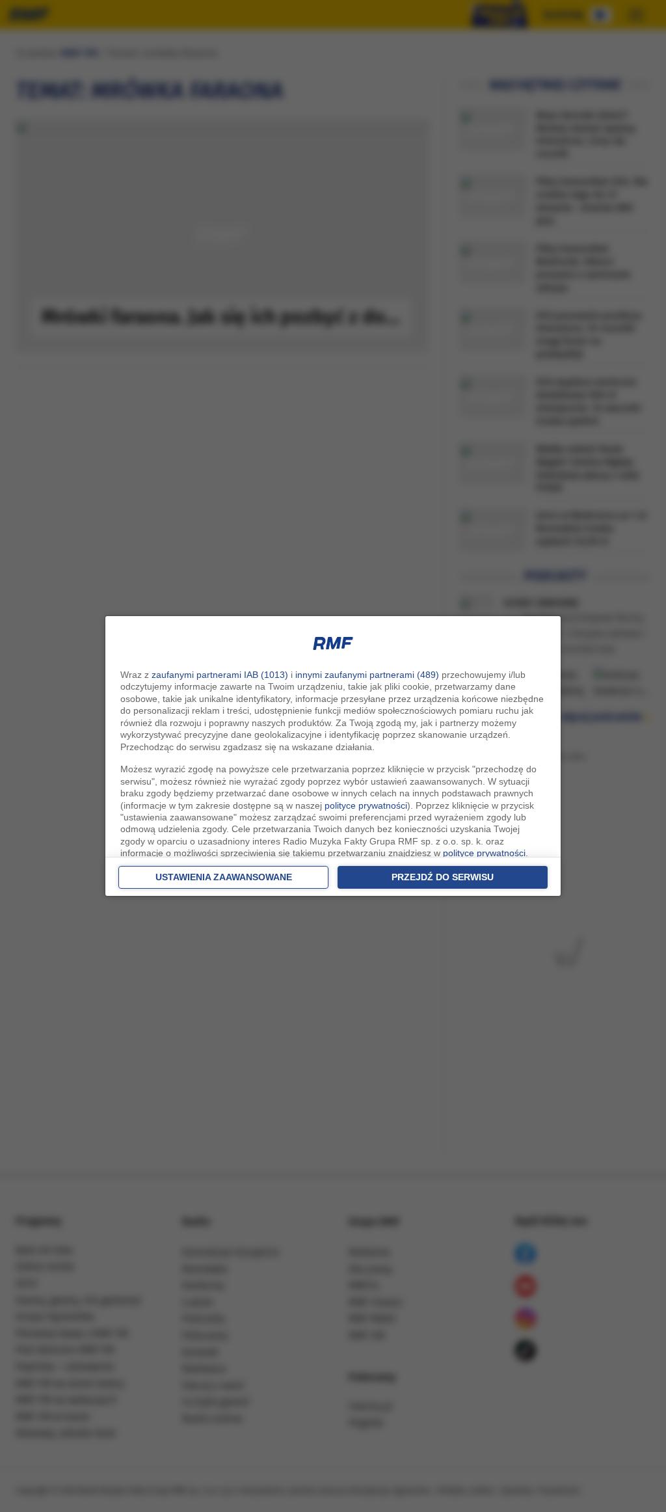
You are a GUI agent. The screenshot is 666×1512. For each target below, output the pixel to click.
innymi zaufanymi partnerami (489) (367, 674)
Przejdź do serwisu (443, 877)
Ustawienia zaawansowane (223, 877)
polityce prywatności (366, 805)
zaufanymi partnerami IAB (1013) (220, 674)
